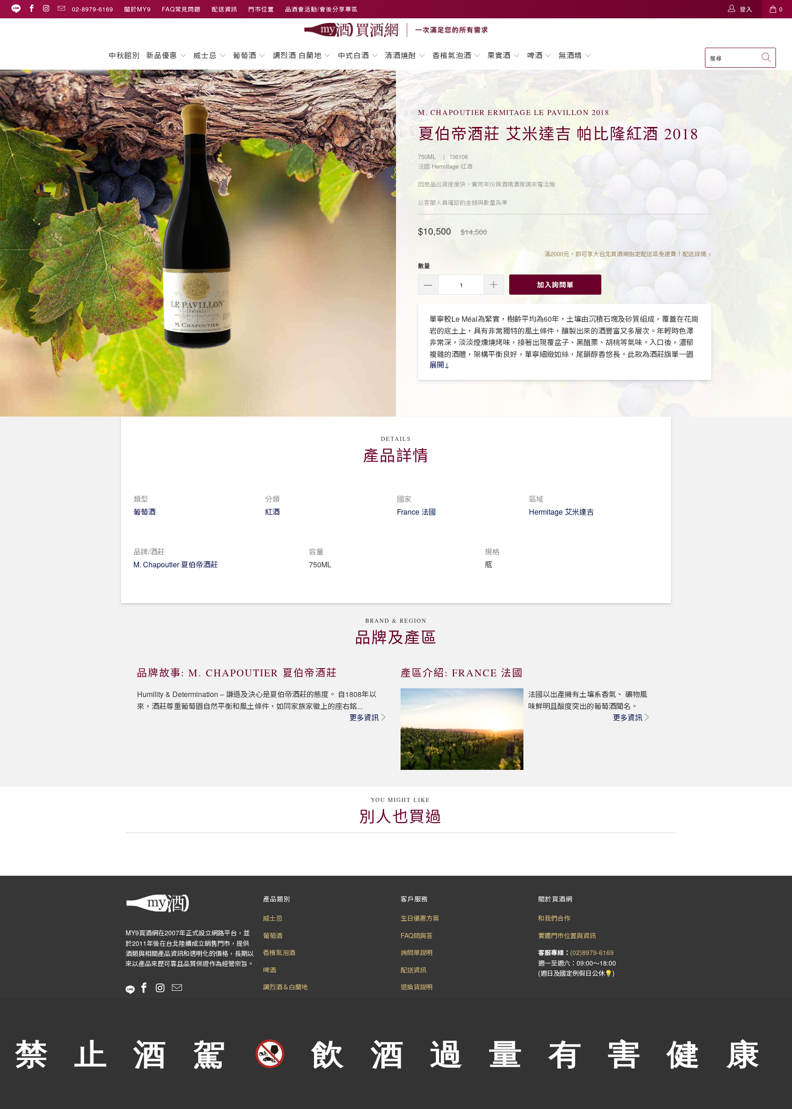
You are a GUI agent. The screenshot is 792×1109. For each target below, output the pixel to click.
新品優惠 (161, 55)
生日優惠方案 (420, 917)
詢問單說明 (417, 952)
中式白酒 (354, 55)
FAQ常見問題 (181, 9)
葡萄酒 (244, 55)
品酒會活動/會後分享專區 (321, 9)
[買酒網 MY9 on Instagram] (46, 9)
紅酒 (272, 511)
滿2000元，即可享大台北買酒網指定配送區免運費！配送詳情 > (627, 253)
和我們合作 (554, 917)
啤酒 (535, 55)
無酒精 (571, 55)
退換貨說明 (417, 986)
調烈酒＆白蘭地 (285, 986)
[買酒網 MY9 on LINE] (16, 9)
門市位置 (261, 9)
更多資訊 (364, 717)
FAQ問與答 (417, 935)
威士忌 (205, 55)
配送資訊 (224, 9)
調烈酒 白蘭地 (297, 55)
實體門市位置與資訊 (567, 935)
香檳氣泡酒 (451, 55)
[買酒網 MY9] (396, 30)
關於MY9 (137, 9)
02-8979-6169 (92, 9)
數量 (424, 265)
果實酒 (499, 55)
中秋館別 (124, 55)
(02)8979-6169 (592, 952)
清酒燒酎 (400, 55)
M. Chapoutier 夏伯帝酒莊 (175, 564)
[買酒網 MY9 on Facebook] (31, 9)
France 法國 (416, 511)
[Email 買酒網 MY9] (61, 9)
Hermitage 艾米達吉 (561, 511)
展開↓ (439, 364)
